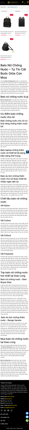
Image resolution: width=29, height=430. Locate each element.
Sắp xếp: (5, 11)
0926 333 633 (10, 396)
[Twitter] (5, 410)
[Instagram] (11, 410)
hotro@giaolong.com (9, 407)
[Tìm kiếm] (4, 2)
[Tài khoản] (25, 2)
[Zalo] (27, 416)
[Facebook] (2, 410)
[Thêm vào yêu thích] (8, 22)
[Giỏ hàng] (27, 2)
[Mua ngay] (5, 46)
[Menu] (1, 2)
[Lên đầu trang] (27, 424)
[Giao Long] (13, 2)
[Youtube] (8, 410)
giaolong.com (8, 398)
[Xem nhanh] (6, 22)
